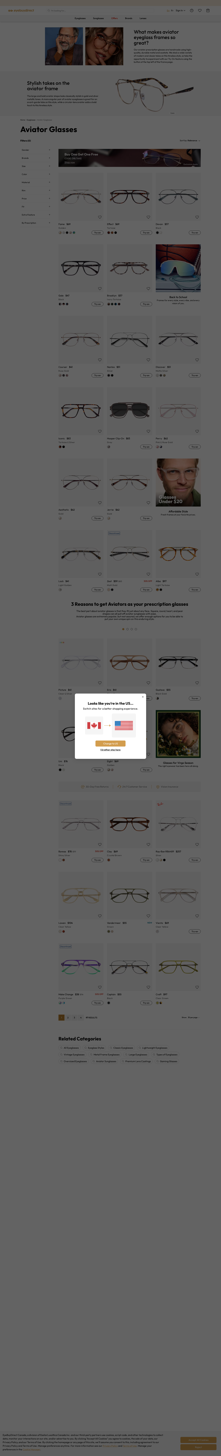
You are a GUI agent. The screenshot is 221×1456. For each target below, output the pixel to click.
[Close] (142, 697)
